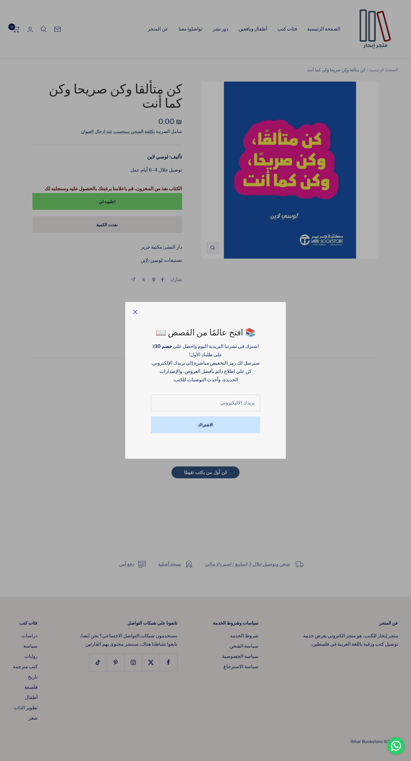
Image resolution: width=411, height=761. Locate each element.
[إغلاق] (135, 312)
